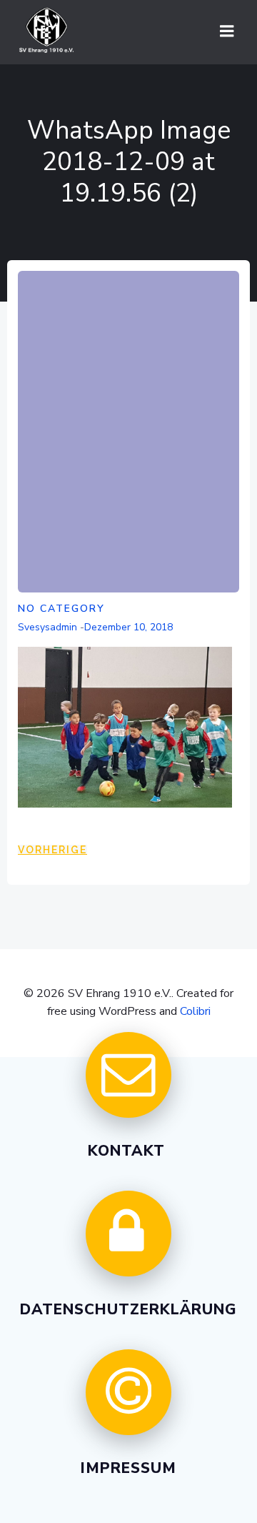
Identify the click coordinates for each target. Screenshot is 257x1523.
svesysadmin (47, 627)
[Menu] (227, 31)
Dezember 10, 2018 (128, 627)
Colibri (195, 1011)
